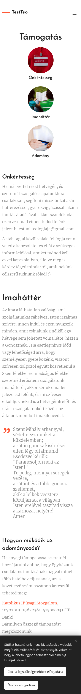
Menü (74, 14)
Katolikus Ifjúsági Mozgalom (29, 603)
